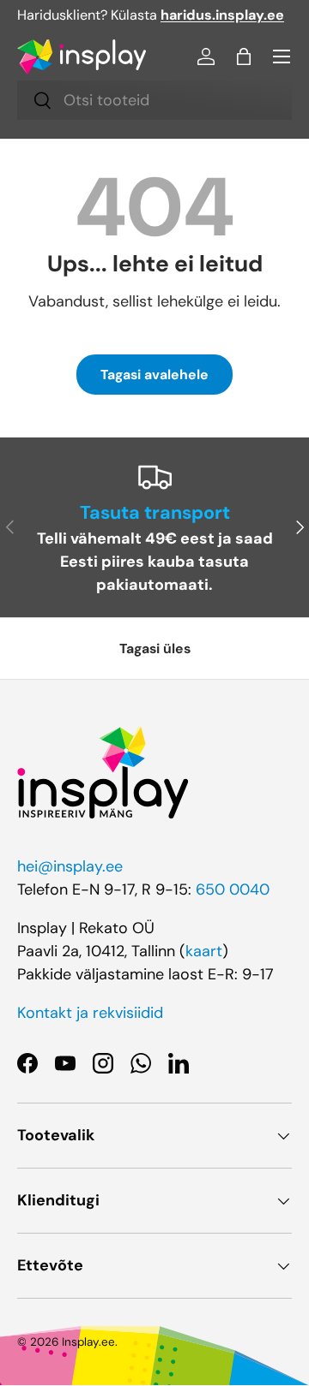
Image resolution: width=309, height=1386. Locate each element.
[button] (244, 56)
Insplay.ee (88, 1342)
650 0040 (233, 889)
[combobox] (154, 100)
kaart (203, 951)
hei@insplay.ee (70, 866)
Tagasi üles (155, 648)
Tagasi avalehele (154, 375)
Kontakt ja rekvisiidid (90, 1012)
